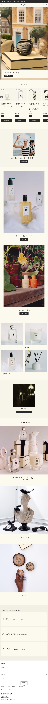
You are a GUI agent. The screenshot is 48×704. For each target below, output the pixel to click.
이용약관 (2, 686)
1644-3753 (9, 697)
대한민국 (2, 678)
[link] (7, 94)
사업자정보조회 (4, 696)
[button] (1, 5)
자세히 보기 (29, 1)
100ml (10, 116)
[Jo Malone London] (24, 5)
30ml (6, 116)
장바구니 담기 (7, 120)
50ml (3, 116)
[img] (46, 4)
